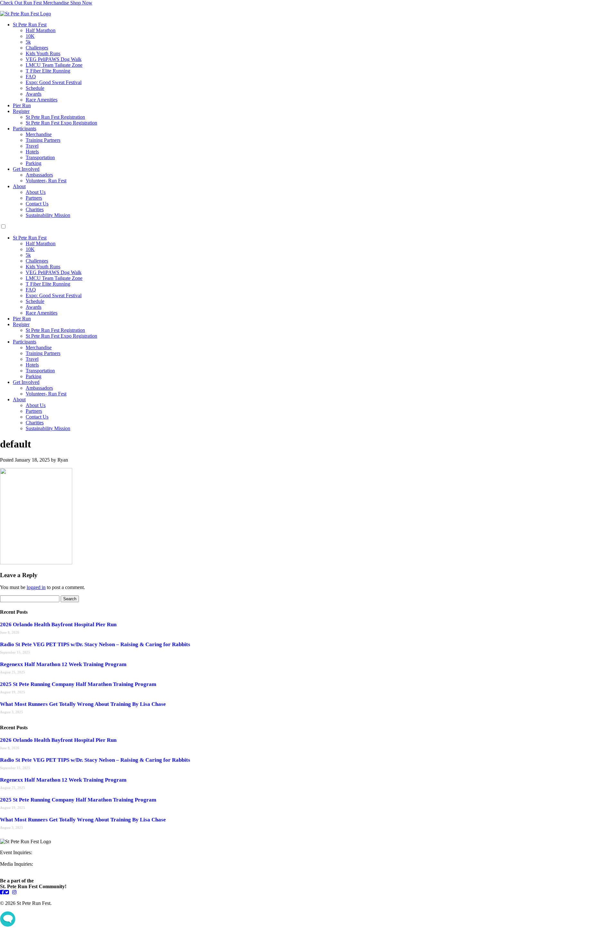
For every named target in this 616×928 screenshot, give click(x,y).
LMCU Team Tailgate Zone (54, 65)
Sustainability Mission (48, 215)
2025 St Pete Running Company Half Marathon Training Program (78, 684)
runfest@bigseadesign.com (27, 869)
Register (21, 111)
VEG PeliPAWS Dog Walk (53, 59)
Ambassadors (39, 175)
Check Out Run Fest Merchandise (46, 2)
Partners (34, 198)
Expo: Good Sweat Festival (53, 82)
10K (30, 36)
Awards (33, 94)
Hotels (32, 151)
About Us (36, 192)
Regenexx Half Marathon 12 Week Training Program (63, 664)
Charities (35, 209)
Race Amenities (41, 99)
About (19, 186)
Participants (24, 128)
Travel (32, 146)
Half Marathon (41, 30)
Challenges (37, 47)
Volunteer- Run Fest (46, 180)
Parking (33, 163)
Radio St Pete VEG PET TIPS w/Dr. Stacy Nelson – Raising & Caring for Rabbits (95, 644)
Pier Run (22, 105)
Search (69, 598)
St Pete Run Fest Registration (55, 117)
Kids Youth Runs (43, 53)
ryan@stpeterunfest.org (23, 858)
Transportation (40, 157)
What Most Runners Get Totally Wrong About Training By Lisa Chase (83, 704)
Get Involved (26, 169)
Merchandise (39, 134)
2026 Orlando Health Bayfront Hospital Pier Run (58, 624)
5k (28, 42)
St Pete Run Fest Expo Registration (61, 123)
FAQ (31, 76)
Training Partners (43, 140)
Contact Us (37, 203)
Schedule (35, 88)
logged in (36, 587)
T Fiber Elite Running (48, 71)
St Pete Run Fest (30, 24)
